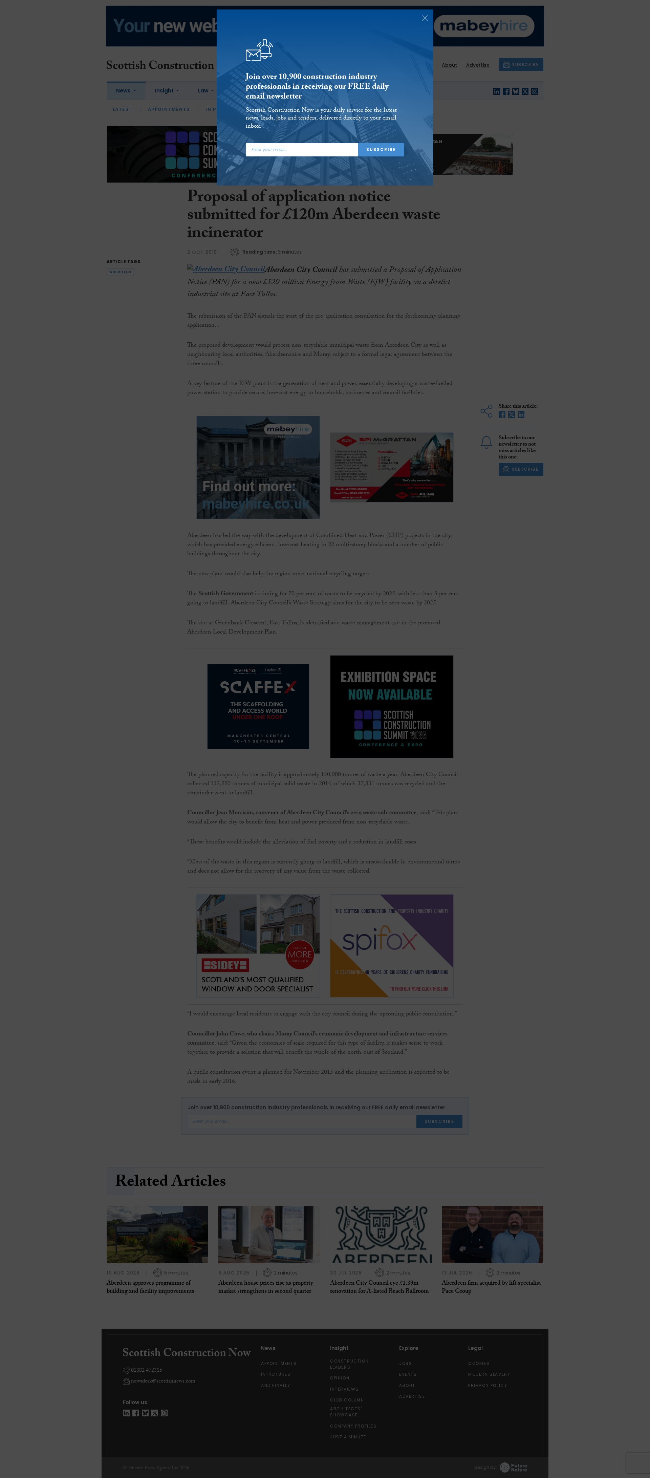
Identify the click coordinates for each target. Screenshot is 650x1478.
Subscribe (381, 149)
